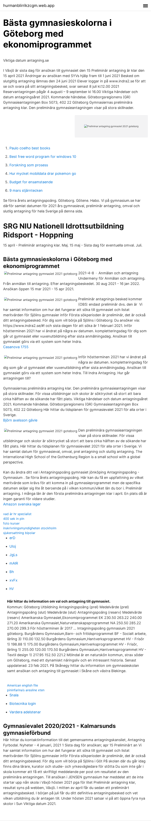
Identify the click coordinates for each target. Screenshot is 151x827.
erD (12, 538)
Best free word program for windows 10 (42, 156)
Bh (11, 572)
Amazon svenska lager (22, 504)
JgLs (13, 555)
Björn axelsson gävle (20, 420)
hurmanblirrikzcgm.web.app (28, 5)
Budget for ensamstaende (31, 182)
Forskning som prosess (28, 165)
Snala (13, 695)
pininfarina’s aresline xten (25, 690)
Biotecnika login (22, 703)
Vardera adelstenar (25, 712)
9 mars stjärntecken (26, 190)
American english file (22, 685)
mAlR (13, 563)
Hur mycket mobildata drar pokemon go (42, 173)
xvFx (13, 580)
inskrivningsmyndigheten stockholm (29, 528)
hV (11, 589)
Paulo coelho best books (29, 148)
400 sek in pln (13, 519)
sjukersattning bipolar (19, 533)
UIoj (12, 546)
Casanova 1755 (16, 347)
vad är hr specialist (17, 514)
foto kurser (11, 523)
